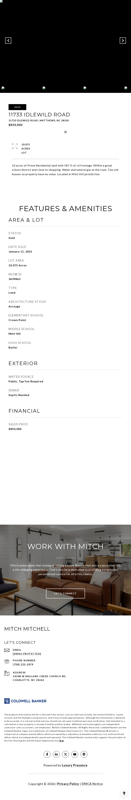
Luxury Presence (75, 765)
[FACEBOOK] (47, 754)
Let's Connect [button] (65, 593)
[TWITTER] (65, 754)
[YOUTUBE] (74, 754)
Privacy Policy (68, 784)
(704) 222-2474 (23, 664)
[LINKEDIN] (56, 754)
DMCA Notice (92, 784)
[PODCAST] (84, 754)
